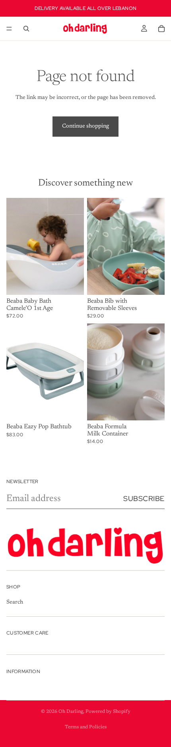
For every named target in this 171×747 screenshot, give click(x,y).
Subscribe (144, 498)
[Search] (26, 28)
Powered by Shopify (108, 711)
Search (14, 602)
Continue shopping (85, 126)
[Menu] (9, 28)
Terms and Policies (86, 727)
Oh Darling (70, 711)
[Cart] (161, 28)
